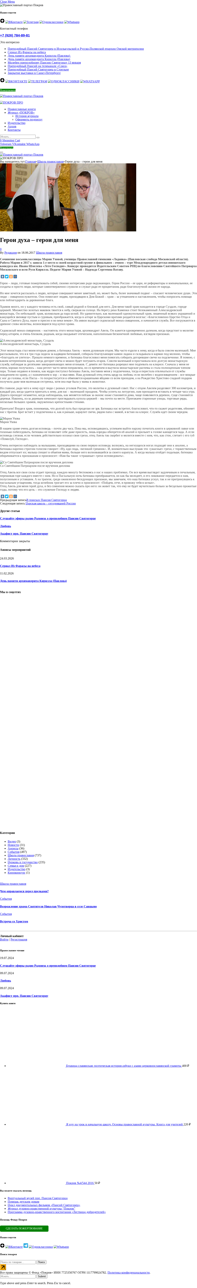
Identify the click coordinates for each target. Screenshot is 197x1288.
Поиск (41, 1262)
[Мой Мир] (15, 276)
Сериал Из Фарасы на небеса (27, 52)
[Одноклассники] (11, 276)
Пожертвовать (8, 90)
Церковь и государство (23, 862)
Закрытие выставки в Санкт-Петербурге (34, 73)
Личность (14, 858)
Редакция (10, 252)
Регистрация (19, 939)
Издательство (16, 123)
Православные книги (22, 109)
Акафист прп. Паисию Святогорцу (24, 533)
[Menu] (1, 152)
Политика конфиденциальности (129, 1272)
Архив (12, 126)
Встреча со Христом (14, 921)
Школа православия (49, 252)
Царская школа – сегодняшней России (51, 503)
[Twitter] (6, 276)
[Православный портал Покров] (21, 96)
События (13, 851)
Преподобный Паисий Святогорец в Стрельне (38, 69)
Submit (42, 1276)
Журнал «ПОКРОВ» (21, 112)
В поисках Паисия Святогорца (46, 500)
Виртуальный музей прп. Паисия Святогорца (38, 1198)
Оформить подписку (29, 119)
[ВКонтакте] (2, 276)
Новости (13, 845)
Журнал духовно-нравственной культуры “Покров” (41, 1208)
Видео (12, 841)
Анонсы (13, 848)
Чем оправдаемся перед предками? (24, 891)
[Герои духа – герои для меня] (68, 279)
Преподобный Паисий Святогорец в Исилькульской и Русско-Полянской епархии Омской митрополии (76, 48)
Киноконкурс (16, 872)
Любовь (5, 526)
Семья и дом (16, 865)
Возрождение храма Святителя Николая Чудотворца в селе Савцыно (48, 906)
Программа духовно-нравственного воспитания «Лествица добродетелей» (57, 1212)
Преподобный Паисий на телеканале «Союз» (37, 66)
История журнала (26, 116)
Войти (4, 939)
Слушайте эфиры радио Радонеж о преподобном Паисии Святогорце (48, 518)
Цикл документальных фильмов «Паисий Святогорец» (44, 1205)
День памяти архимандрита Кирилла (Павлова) (39, 55)
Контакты (14, 129)
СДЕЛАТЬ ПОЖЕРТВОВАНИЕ (24, 1228)
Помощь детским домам (23, 1201)
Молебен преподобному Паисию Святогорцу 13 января (44, 62)
